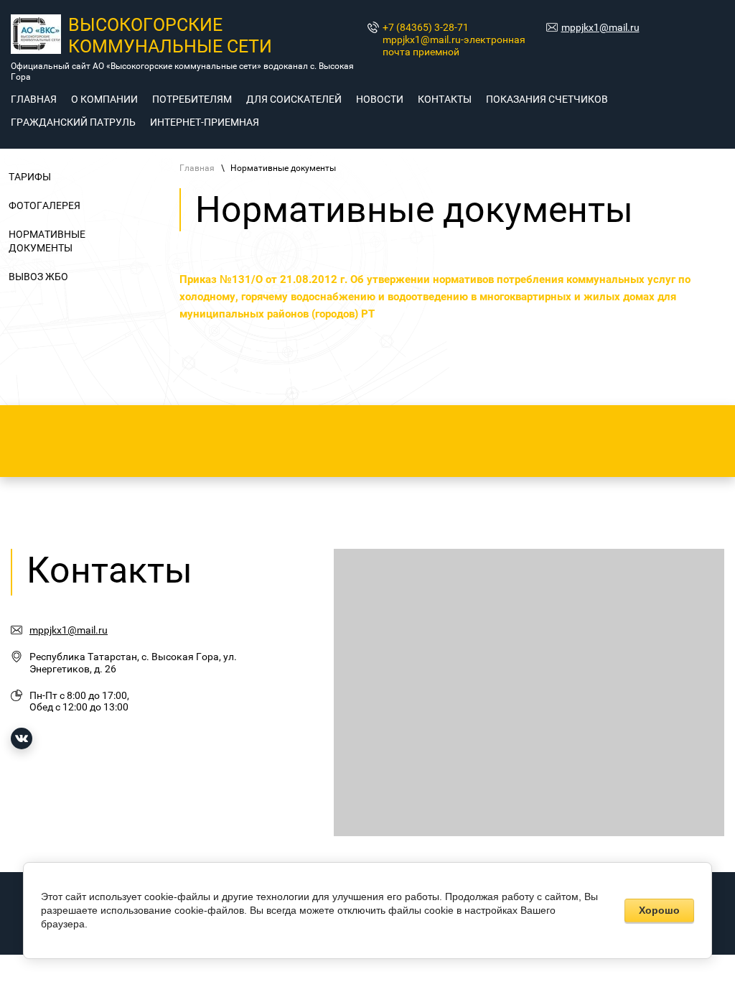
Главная (197, 168)
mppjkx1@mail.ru (600, 27)
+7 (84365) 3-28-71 (426, 27)
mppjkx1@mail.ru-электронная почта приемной (454, 45)
